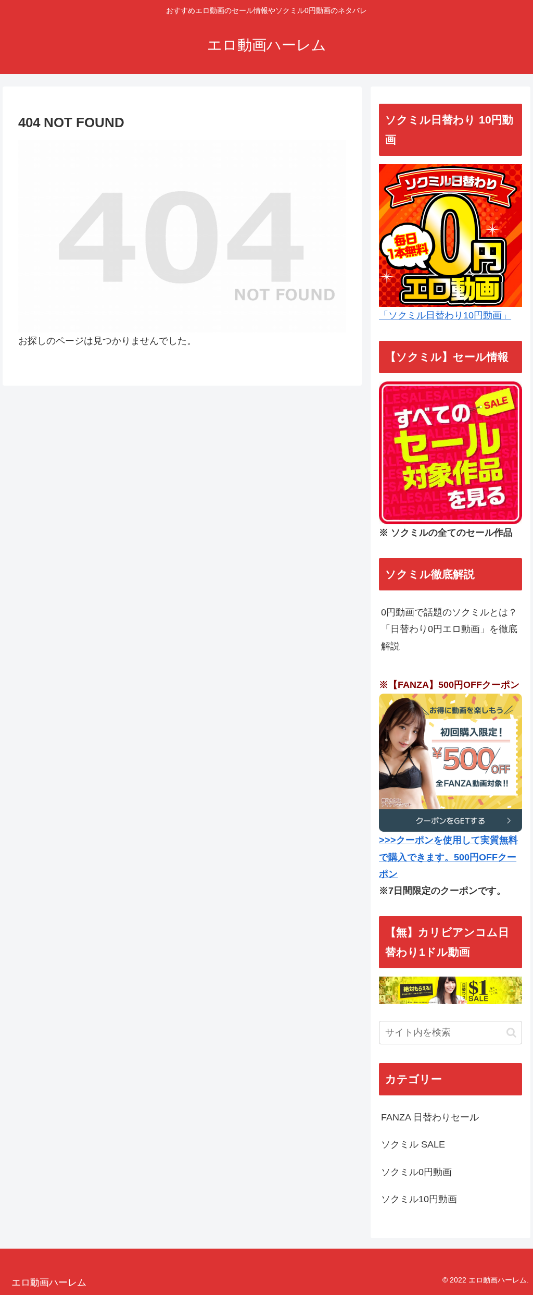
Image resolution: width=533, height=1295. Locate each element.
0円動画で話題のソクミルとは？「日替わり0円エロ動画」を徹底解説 (449, 629)
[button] (511, 1033)
